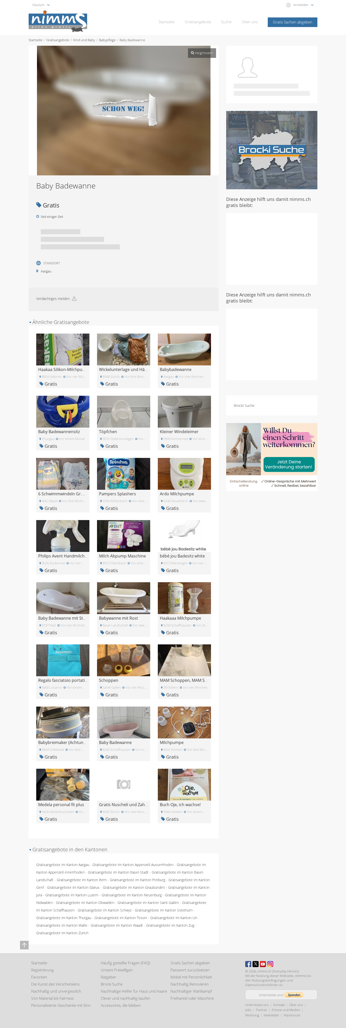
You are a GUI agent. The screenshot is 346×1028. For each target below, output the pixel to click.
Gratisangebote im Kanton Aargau (62, 864)
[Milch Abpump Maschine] (123, 535)
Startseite (167, 21)
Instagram (270, 964)
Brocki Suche (244, 405)
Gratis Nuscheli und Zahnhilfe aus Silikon (138, 804)
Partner (261, 1010)
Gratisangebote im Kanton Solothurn (164, 910)
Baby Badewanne (115, 742)
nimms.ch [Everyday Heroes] (278, 971)
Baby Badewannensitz (59, 431)
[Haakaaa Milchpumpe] (184, 597)
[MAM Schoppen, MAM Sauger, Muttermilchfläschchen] (184, 660)
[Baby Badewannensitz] (62, 411)
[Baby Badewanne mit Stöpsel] (62, 597)
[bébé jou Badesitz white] (184, 535)
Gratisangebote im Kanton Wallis (61, 925)
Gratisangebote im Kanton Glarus (73, 887)
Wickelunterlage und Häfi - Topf (129, 369)
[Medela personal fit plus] (62, 784)
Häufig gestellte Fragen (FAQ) (125, 962)
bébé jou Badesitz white (182, 556)
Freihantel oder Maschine (192, 998)
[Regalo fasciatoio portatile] (62, 660)
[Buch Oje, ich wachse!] (184, 784)
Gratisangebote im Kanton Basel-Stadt (118, 872)
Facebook (248, 964)
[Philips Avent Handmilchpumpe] (62, 535)
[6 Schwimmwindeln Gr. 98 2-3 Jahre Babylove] (62, 473)
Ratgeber (108, 976)
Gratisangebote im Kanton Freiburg (137, 879)
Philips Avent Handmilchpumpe (68, 556)
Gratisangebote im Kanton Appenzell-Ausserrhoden (133, 864)
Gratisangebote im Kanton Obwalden (85, 902)
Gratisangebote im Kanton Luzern (71, 895)
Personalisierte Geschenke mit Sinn (61, 1005)
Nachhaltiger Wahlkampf (191, 991)
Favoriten (39, 976)
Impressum (292, 1015)
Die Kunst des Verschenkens (55, 984)
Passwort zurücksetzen (190, 969)
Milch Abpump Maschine (122, 556)
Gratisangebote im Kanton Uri (173, 917)
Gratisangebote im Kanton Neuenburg (132, 895)
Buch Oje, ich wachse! (180, 804)
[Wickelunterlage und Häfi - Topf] (123, 349)
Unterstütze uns (257, 1004)
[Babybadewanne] (184, 349)
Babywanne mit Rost (118, 618)
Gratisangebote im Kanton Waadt (117, 925)
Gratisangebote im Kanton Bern (82, 879)
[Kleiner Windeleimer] (184, 411)
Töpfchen (108, 431)
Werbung (252, 1015)
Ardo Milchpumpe (177, 494)
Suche (226, 21)
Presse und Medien (286, 1010)
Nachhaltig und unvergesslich (56, 991)
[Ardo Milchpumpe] (184, 473)
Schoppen (108, 680)
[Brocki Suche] (271, 149)
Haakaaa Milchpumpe (180, 618)
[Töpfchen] (123, 411)
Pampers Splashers (117, 494)
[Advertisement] (271, 248)
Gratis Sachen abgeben (292, 22)
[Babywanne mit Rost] (123, 597)
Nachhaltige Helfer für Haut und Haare (134, 991)
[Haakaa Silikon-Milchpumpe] (62, 349)
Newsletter (271, 1015)
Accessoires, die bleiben (121, 1005)
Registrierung (42, 969)
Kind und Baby (84, 40)
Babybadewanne (175, 369)
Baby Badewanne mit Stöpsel (65, 618)
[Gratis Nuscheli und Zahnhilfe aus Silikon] (123, 784)
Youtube (263, 964)
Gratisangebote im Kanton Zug (170, 925)
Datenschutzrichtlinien (261, 985)
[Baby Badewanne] (123, 722)
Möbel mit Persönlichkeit (191, 976)
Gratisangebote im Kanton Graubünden (134, 887)
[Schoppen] (123, 660)
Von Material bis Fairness (52, 998)
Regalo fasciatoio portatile (63, 680)
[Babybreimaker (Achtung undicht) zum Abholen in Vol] (62, 722)
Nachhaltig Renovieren (189, 984)
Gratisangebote (198, 21)
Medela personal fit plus (61, 804)
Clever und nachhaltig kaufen (125, 998)
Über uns (250, 21)
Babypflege (107, 40)
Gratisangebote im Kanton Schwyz (104, 910)
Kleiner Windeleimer (179, 431)
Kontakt (279, 1004)
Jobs (248, 1010)
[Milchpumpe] (184, 722)
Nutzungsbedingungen (269, 980)
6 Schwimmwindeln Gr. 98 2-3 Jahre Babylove (80, 494)
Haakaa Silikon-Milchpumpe (64, 369)
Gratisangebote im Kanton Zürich (62, 932)
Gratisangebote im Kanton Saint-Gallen (148, 902)
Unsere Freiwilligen (117, 969)
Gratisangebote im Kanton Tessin (120, 917)
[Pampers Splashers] (123, 473)
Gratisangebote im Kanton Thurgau (63, 917)
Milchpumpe (172, 742)
